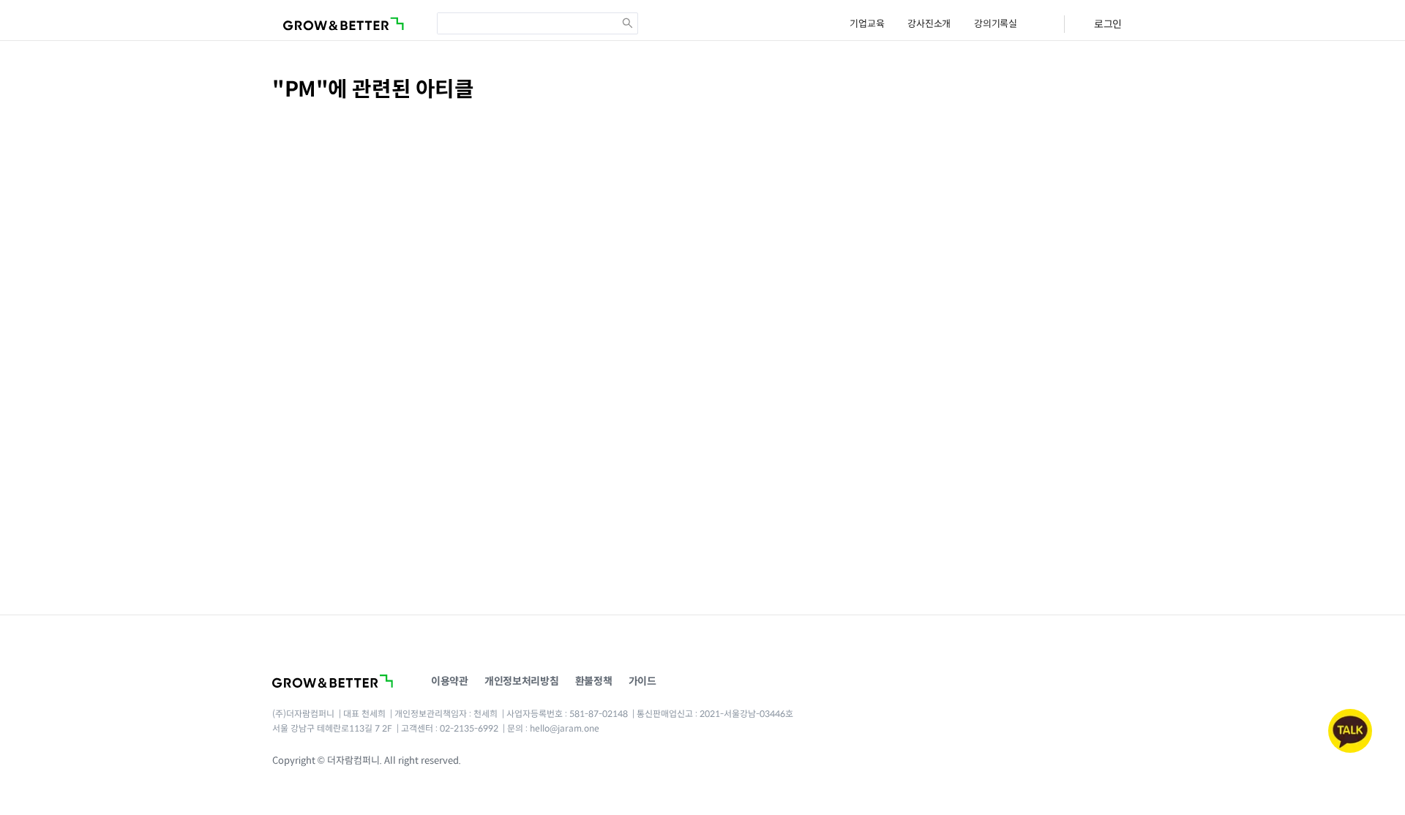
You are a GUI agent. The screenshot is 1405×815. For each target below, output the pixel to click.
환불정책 (593, 681)
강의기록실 (995, 24)
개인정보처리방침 (521, 681)
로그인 (1108, 24)
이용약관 (449, 681)
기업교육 (867, 24)
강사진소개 (929, 24)
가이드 (642, 681)
